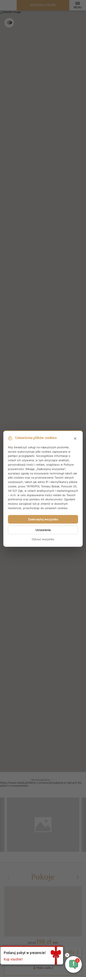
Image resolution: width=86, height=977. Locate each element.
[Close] (75, 439)
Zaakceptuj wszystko (43, 519)
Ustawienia (43, 530)
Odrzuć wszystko (43, 539)
